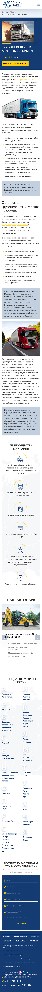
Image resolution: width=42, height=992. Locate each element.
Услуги (13, 12)
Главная (5, 12)
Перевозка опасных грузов (12, 966)
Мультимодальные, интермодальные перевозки (19, 963)
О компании (20, 937)
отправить (21, 923)
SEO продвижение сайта (11, 975)
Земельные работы (9, 959)
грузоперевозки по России (24, 80)
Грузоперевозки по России (12, 951)
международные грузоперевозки (15, 225)
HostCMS (5, 988)
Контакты (21, 941)
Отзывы (35, 937)
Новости (7, 941)
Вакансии (34, 941)
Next (37, 637)
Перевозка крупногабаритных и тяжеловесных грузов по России (19, 946)
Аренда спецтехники (28, 959)
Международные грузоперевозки (14, 955)
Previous (4, 637)
